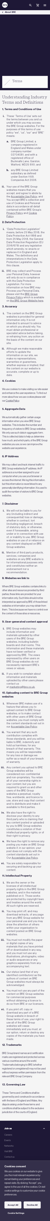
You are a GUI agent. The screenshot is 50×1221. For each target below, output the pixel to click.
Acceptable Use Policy (24, 196)
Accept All (13, 1205)
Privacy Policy (15, 213)
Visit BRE (8, 1151)
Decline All (32, 1205)
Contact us (9, 1157)
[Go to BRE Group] (5, 5)
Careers (8, 1135)
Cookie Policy (12, 400)
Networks (8, 1146)
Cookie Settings (16, 1213)
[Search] (30, 7)
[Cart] (38, 5)
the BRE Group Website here (26, 300)
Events (7, 1140)
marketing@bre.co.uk (22, 687)
